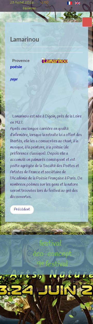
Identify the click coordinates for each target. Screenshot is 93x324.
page (13, 79)
